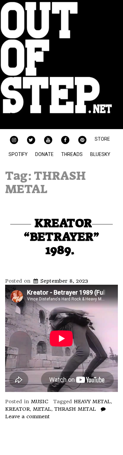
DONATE (44, 154)
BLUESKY (100, 154)
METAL (42, 409)
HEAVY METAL (92, 401)
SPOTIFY (18, 154)
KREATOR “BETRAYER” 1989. (61, 236)
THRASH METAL (75, 409)
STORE (102, 139)
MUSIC (40, 401)
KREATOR (17, 409)
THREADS (72, 154)
